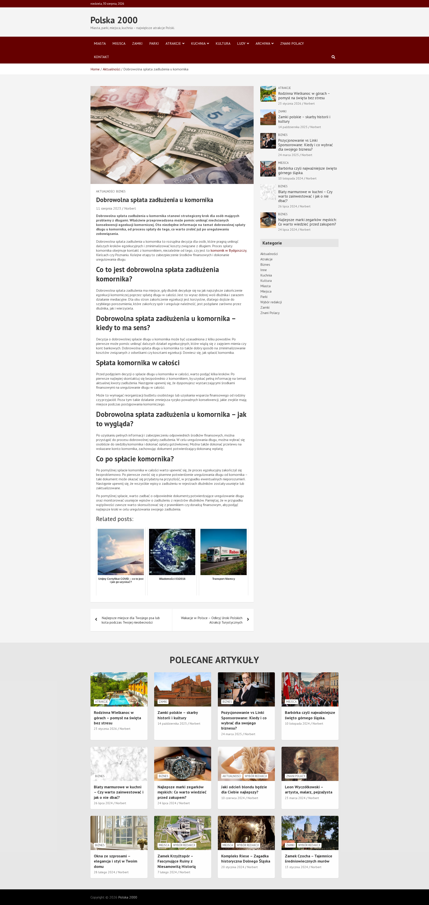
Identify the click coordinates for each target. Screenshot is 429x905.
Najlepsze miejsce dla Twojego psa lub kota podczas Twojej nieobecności (131, 620)
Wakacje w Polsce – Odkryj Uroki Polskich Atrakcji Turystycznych (211, 620)
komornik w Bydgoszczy (228, 250)
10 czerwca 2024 (233, 798)
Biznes (121, 191)
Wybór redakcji (271, 302)
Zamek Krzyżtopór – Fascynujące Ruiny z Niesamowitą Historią (177, 861)
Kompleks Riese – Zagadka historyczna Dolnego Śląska (245, 858)
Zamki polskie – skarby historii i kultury (304, 119)
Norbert (130, 208)
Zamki (137, 43)
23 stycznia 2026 (289, 103)
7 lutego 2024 (167, 872)
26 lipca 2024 (287, 206)
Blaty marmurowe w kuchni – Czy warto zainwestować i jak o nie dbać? (305, 196)
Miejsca (118, 43)
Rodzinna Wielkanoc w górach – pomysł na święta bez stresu (304, 95)
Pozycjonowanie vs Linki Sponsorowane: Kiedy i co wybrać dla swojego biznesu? (305, 145)
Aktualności (105, 191)
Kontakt (101, 57)
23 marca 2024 (295, 798)
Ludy (241, 43)
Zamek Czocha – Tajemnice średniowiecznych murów (308, 858)
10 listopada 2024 (290, 178)
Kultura (223, 43)
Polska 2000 (114, 20)
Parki (154, 43)
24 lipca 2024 (287, 230)
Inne (263, 270)
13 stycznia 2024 (296, 867)
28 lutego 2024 (104, 872)
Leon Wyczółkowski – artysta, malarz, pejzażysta (308, 789)
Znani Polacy (292, 43)
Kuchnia (198, 43)
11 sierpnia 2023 (108, 208)
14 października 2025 (292, 127)
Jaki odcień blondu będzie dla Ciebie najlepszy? (244, 789)
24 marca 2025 (288, 155)
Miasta (100, 43)
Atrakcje (173, 43)
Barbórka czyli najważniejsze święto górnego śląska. (307, 170)
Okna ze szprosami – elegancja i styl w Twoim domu (115, 861)
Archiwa (263, 43)
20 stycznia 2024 (232, 867)
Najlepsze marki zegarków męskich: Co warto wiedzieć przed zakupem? (307, 222)
